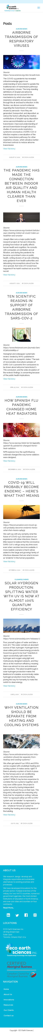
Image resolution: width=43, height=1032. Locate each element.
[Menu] (38, 7)
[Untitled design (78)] (21, 741)
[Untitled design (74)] (21, 217)
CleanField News (21, 579)
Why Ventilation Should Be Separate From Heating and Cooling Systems (21, 716)
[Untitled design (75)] (21, 62)
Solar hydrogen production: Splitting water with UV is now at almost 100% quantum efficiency (21, 596)
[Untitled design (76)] (21, 430)
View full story (9, 149)
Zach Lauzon (29, 157)
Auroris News (21, 29)
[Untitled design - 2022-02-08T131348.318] (21, 626)
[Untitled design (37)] (21, 512)
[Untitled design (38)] (21, 335)
